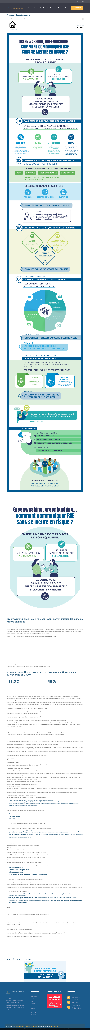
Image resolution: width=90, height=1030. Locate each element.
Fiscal (32, 1001)
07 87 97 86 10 (80, 1)
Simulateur (53, 8)
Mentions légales (20, 1026)
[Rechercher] (83, 19)
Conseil (32, 1006)
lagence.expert (54, 1026)
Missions (34, 8)
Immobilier (46, 8)
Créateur (40, 8)
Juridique (33, 1003)
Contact (67, 8)
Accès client (77, 8)
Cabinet (29, 8)
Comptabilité (34, 996)
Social (32, 998)
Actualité (60, 8)
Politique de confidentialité (31, 1026)
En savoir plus (71, 1028)
